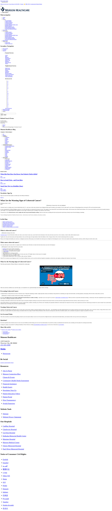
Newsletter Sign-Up (9, 390)
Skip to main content (4, 0)
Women (6, 156)
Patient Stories (7, 168)
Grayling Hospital (8, 23)
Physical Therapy (8, 73)
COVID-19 (7, 169)
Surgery (6, 63)
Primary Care (7, 60)
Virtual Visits (7, 42)
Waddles (6, 166)
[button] (57, 24)
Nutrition (6, 151)
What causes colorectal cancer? (8, 222)
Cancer (6, 55)
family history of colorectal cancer (62, 297)
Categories (3, 132)
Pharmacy (7, 72)
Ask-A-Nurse (7, 371)
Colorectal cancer (3, 234)
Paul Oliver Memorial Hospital (10, 28)
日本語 (5, 495)
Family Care (7, 68)
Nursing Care (7, 161)
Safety (6, 153)
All (3, 134)
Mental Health (7, 150)
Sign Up (2, 197)
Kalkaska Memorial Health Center (11, 24)
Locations (4, 49)
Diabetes (6, 139)
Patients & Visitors (6, 109)
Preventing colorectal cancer (8, 224)
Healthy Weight (8, 147)
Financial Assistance (10, 384)
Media (3, 349)
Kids (6, 148)
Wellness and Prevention (7, 144)
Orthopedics (7, 59)
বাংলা (4, 482)
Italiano (5, 492)
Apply (5, 114)
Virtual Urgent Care (8, 43)
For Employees (5, 333)
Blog (4, 18)
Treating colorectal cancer (7, 225)
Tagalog (5, 502)
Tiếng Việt (6, 476)
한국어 (5, 508)
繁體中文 (6, 469)
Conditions (5, 136)
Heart (6, 56)
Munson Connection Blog (12, 374)
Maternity (7, 57)
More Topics (5, 157)
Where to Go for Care (4, 4)
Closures (21, 4)
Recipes (4, 135)
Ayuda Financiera (9, 403)
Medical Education (8, 160)
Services (4, 50)
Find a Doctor (5, 48)
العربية (5, 466)
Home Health (7, 69)
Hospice (6, 70)
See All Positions (8, 20)
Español (5, 463)
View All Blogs (3, 190)
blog (3, 125)
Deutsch (5, 489)
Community (7, 159)
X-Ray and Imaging (8, 76)
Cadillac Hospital (8, 21)
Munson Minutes (8, 167)
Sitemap (5, 414)
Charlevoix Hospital (9, 22)
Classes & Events (6, 110)
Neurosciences (7, 58)
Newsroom (6, 353)
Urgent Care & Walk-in (9, 74)
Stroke (6, 143)
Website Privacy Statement (12, 417)
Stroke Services (8, 62)
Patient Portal (5, 40)
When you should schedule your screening (10, 226)
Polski (5, 486)
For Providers (5, 331)
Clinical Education (6, 332)
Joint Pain (7, 141)
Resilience (7, 152)
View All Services (8, 108)
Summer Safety (8, 164)
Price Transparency (9, 400)
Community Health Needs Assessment (16, 381)
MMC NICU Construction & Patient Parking (33, 4)
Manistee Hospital (8, 25)
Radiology (7, 61)
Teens (6, 155)
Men (6, 149)
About (4, 17)
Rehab (6, 142)
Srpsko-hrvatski (8, 505)
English (5, 459)
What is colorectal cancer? (7, 221)
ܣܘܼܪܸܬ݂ (5, 472)
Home (4, 124)
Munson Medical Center (9, 26)
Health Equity (7, 387)
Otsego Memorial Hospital (10, 27)
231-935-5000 (5, 345)
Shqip (5, 479)
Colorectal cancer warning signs (9, 223)
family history (6, 250)
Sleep (6, 154)
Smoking (4, 248)
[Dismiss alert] (1, 6)
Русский (6, 499)
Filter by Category (9, 132)
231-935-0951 (61, 324)
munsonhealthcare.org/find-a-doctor (40, 324)
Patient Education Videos (11, 394)
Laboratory (7, 71)
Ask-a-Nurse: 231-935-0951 (14, 4)
